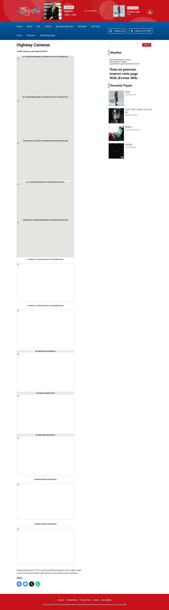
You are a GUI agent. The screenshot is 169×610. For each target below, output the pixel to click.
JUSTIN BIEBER (130, 147)
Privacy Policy (85, 600)
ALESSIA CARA (133, 12)
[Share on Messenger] (25, 584)
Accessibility (106, 600)
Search (147, 45)
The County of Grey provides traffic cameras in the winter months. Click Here (47, 573)
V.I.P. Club (95, 26)
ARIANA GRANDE (131, 115)
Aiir (125, 605)
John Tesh (68, 11)
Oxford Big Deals (47, 35)
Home (19, 26)
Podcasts (31, 35)
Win (38, 26)
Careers (61, 600)
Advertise (82, 26)
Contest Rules (71, 600)
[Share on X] (31, 584)
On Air (19, 35)
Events (48, 26)
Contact (96, 600)
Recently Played (121, 85)
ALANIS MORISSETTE (133, 130)
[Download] (150, 12)
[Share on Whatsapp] (37, 584)
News (29, 26)
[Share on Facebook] (19, 584)
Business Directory (64, 26)
